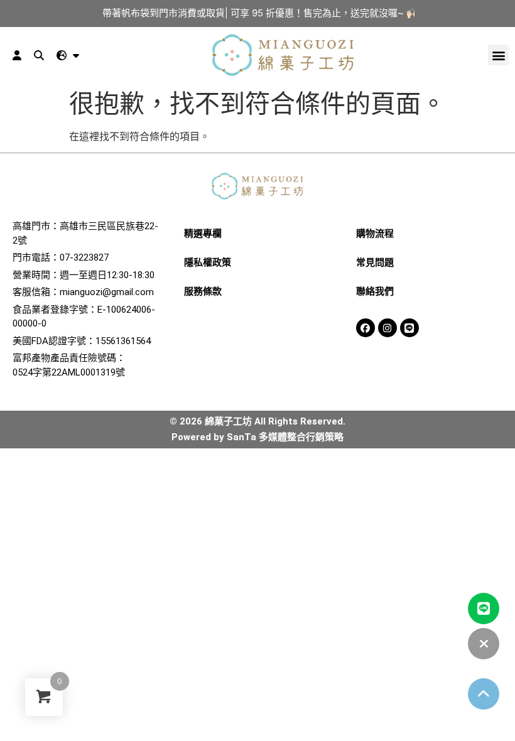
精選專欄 (203, 233)
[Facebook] (365, 327)
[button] (498, 55)
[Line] (409, 327)
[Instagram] (387, 327)
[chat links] (483, 643)
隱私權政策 (207, 262)
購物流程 (375, 233)
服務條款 (203, 291)
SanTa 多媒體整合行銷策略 (285, 437)
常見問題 (375, 262)
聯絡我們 (375, 291)
